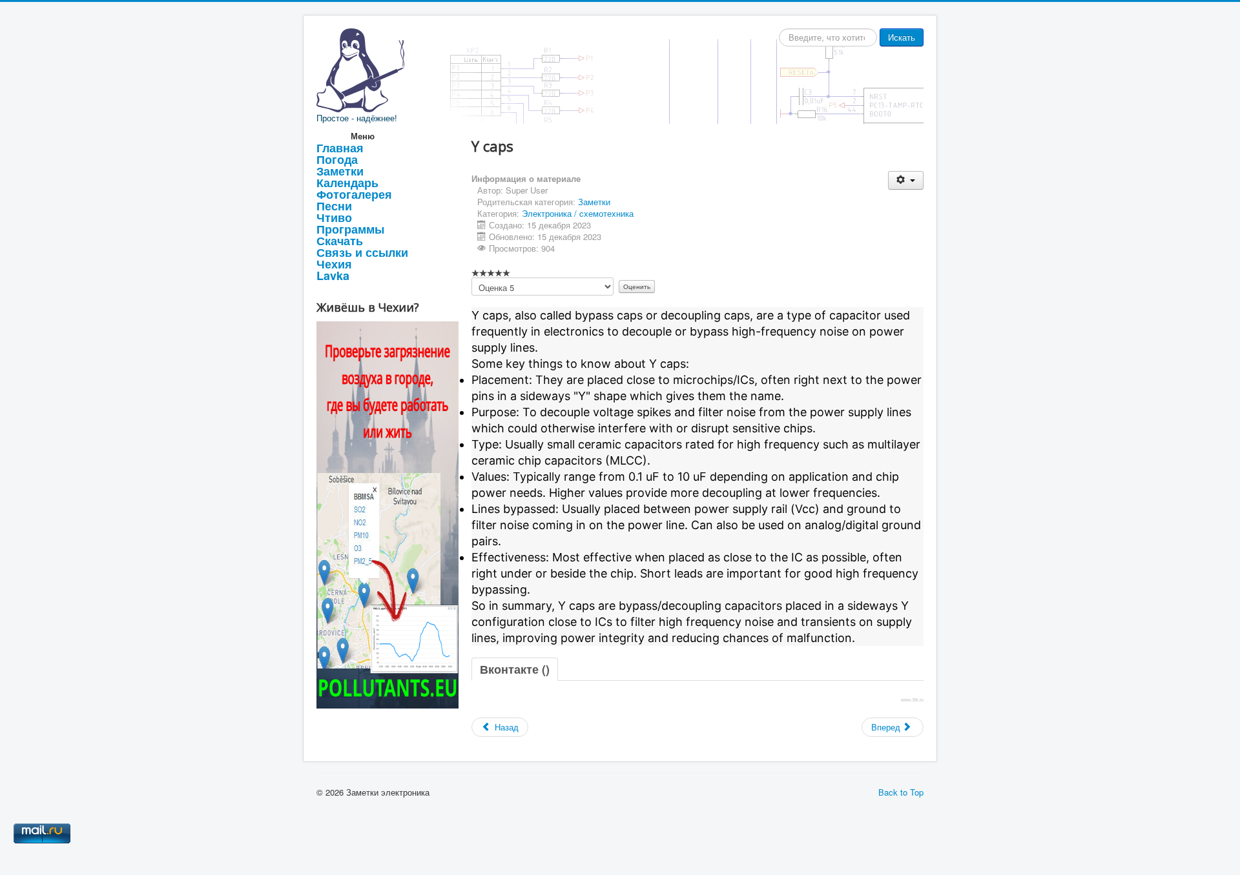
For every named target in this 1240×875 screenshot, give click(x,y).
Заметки (340, 171)
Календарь (347, 182)
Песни (334, 206)
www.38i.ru (912, 700)
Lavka (332, 275)
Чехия (334, 264)
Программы (350, 229)
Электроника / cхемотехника (578, 213)
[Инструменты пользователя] (906, 180)
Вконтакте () (515, 669)
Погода (337, 159)
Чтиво (334, 217)
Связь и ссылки (362, 252)
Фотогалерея (354, 194)
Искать (901, 37)
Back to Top (901, 792)
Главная (340, 148)
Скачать (339, 240)
